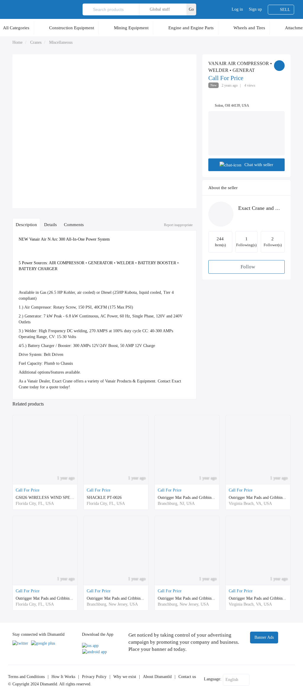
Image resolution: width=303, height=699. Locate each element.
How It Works (63, 676)
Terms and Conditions (26, 676)
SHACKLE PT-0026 (104, 497)
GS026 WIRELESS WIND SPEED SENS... (53, 497)
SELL (285, 9)
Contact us (187, 676)
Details (50, 224)
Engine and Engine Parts (191, 27)
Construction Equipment (71, 27)
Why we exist (124, 676)
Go (191, 9)
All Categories (16, 27)
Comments (74, 224)
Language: (212, 679)
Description (26, 224)
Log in (237, 9)
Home (17, 42)
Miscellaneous (60, 42)
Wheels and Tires (249, 27)
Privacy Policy (94, 676)
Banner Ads (264, 637)
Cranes (35, 42)
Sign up (255, 9)
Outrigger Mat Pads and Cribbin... (186, 497)
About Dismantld (157, 676)
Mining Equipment (131, 27)
